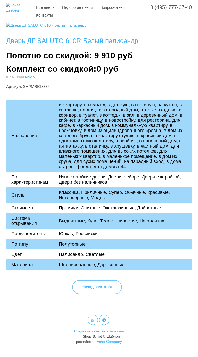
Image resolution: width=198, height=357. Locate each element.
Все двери (45, 7)
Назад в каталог (97, 287)
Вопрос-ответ (112, 7)
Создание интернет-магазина (99, 331)
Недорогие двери (77, 7)
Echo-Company (109, 341)
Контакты (44, 15)
